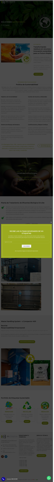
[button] (49, 478)
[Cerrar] (51, 222)
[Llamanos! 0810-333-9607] (3, 479)
